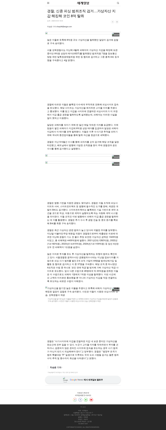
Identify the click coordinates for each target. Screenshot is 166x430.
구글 (75, 400)
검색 (118, 3)
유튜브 (91, 400)
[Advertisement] (83, 82)
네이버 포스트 (86, 400)
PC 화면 (83, 407)
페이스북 (80, 400)
